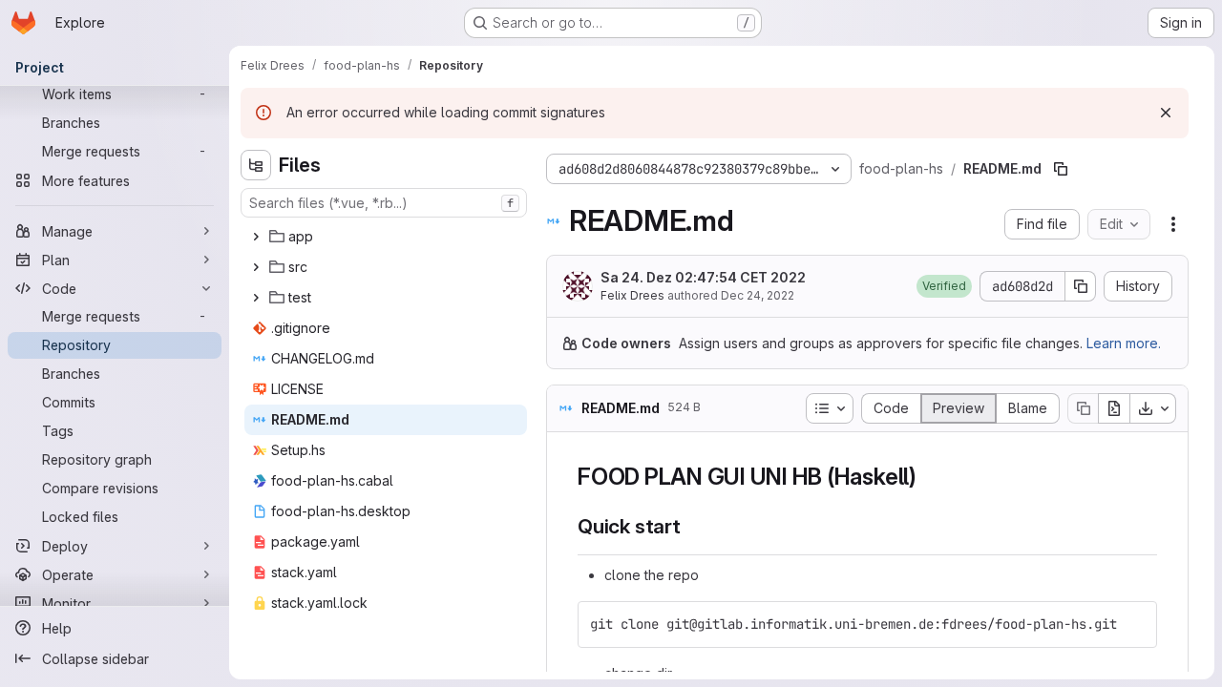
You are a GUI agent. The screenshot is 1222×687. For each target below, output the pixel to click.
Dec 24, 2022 (757, 295)
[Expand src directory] (255, 267)
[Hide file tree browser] (256, 165)
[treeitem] (385, 236)
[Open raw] (1114, 408)
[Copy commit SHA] (1080, 286)
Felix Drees (632, 295)
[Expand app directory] (255, 236)
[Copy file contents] (1082, 408)
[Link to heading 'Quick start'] (692, 526)
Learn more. (1123, 343)
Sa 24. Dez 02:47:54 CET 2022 (703, 277)
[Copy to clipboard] (1134, 624)
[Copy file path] (1060, 169)
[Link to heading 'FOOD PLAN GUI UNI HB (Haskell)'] (928, 476)
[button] (944, 286)
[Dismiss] (1165, 112)
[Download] (1153, 408)
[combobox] (384, 203)
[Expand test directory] (255, 297)
